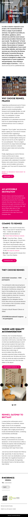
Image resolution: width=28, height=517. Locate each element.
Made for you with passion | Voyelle (8, 509)
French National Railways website (14, 236)
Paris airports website (13, 250)
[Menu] (24, 3)
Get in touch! (7, 176)
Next (26, 385)
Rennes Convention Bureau (7, 506)
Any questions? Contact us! (10, 366)
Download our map (8, 260)
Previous (1, 385)
